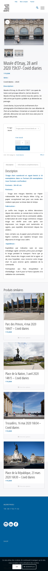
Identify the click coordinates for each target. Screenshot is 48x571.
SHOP (6, 541)
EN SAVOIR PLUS (29, 567)
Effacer (42, 154)
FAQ (16, 1)
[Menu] (41, 7)
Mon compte (24, 1)
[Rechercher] (36, 7)
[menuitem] (16, 1)
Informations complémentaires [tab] (28, 165)
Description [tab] (9, 165)
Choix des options (24, 338)
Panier (32, 1)
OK (17, 567)
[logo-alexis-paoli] (20, 7)
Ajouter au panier (22, 148)
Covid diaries (20, 155)
